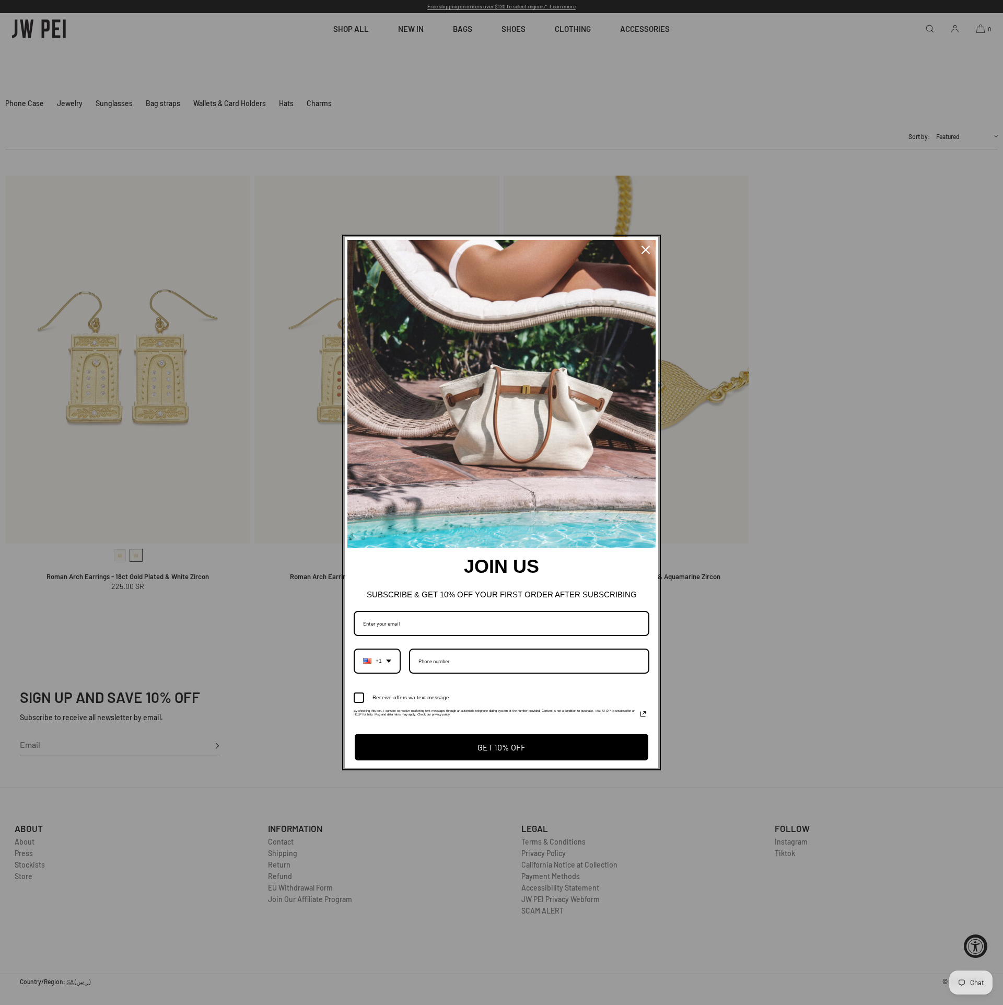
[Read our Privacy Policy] (643, 714)
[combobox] (377, 661)
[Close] (645, 249)
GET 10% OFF (501, 747)
